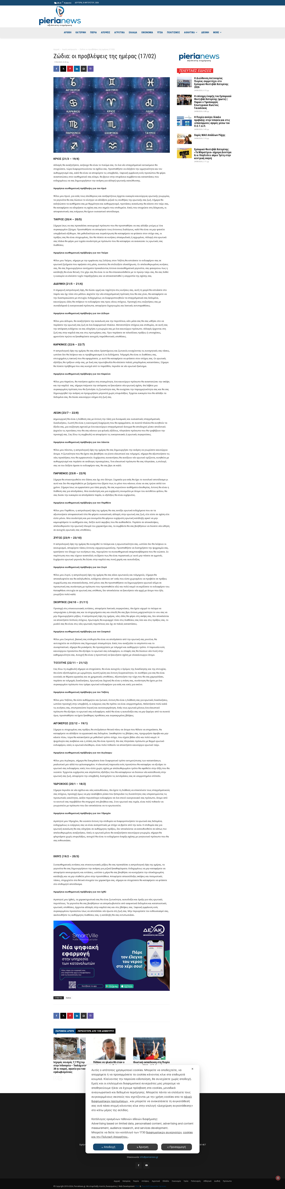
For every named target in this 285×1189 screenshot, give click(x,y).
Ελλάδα (166, 1181)
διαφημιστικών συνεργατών (164, 1132)
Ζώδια (68, 998)
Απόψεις (145, 1181)
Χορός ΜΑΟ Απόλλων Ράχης (209, 135)
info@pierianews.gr (149, 1157)
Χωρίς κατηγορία (69, 49)
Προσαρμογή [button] (178, 1146)
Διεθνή (217, 1181)
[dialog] (143, 1109)
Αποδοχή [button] (109, 1146)
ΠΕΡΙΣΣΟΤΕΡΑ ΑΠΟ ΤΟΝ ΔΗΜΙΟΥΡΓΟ (95, 1031)
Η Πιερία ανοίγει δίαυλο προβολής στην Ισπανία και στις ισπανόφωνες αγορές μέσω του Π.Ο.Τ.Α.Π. (212, 121)
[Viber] (91, 69)
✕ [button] (192, 1068)
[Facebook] (56, 69)
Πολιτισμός (196, 1181)
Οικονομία (176, 1181)
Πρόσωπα (227, 1181)
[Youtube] (146, 1165)
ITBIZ (137, 1186)
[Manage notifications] (278, 1178)
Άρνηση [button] (143, 1146)
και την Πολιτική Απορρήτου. (109, 1136)
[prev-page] (55, 1078)
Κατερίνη (126, 1181)
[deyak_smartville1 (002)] (111, 956)
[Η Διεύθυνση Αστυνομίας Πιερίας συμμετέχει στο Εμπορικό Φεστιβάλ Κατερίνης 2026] (184, 82)
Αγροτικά (156, 1181)
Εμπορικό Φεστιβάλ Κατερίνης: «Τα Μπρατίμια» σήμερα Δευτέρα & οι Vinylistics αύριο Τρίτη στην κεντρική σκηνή (212, 154)
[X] (63, 69)
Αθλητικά (207, 1181)
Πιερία (136, 1181)
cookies (188, 1132)
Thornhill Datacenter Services (153, 1186)
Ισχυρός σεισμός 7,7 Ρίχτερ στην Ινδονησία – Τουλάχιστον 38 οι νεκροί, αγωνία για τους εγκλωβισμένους (70, 1067)
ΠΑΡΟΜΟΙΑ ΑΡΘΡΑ (64, 1031)
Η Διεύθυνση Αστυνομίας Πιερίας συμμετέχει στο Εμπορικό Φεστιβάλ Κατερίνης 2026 (211, 83)
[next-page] (60, 1078)
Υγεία (186, 1181)
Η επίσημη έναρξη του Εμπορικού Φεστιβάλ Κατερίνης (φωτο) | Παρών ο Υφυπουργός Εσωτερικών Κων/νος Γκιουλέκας (212, 102)
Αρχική (56, 49)
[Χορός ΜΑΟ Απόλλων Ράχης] (184, 139)
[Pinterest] (70, 69)
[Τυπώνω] (84, 69)
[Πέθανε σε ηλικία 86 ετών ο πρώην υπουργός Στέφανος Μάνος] (111, 1048)
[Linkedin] (77, 69)
